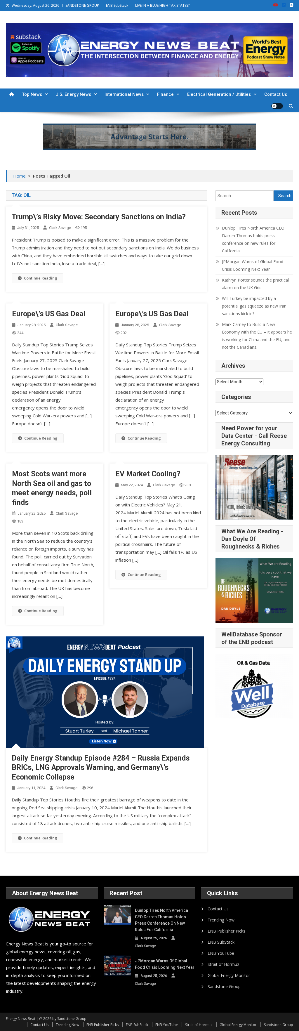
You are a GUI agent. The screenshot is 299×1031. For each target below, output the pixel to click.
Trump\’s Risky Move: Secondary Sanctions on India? (99, 217)
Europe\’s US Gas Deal (48, 314)
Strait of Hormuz (223, 964)
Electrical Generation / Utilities (219, 94)
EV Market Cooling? (147, 474)
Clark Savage (60, 227)
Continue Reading (40, 278)
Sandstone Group (224, 986)
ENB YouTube (221, 953)
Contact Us (275, 94)
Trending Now (221, 920)
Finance (165, 94)
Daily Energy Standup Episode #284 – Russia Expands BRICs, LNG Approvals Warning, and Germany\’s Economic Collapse (101, 767)
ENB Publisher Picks (226, 931)
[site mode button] (277, 106)
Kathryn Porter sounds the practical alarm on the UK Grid (255, 283)
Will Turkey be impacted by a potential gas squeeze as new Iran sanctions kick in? (254, 306)
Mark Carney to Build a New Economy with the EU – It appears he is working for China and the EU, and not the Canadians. (257, 336)
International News (124, 94)
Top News (32, 94)
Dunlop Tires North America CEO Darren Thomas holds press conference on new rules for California (253, 239)
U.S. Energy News (73, 94)
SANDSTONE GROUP (82, 5)
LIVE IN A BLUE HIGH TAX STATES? (162, 5)
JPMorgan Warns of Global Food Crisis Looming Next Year (252, 265)
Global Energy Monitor (229, 975)
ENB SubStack (117, 5)
